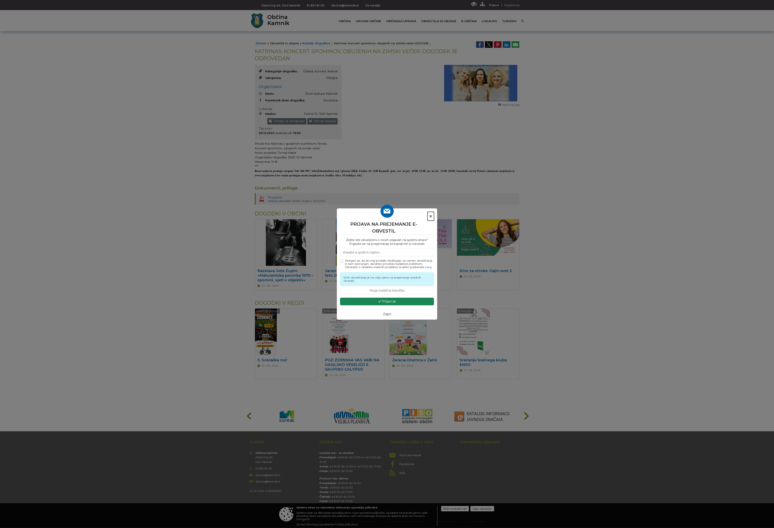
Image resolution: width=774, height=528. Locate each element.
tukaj (428, 267)
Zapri (387, 314)
